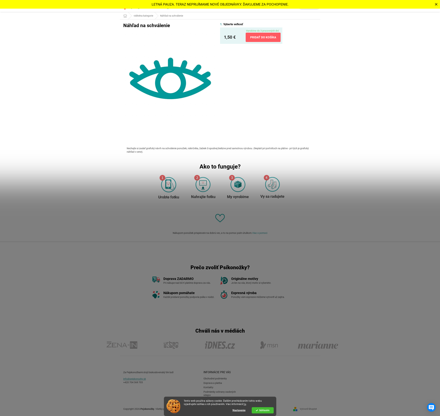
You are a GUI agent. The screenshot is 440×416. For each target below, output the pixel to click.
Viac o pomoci (259, 233)
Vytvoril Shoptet (308, 408)
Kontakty (208, 387)
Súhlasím (264, 410)
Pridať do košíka (263, 37)
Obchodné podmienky (215, 378)
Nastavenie (239, 410)
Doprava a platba (212, 383)
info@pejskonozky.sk (134, 378)
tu (245, 404)
